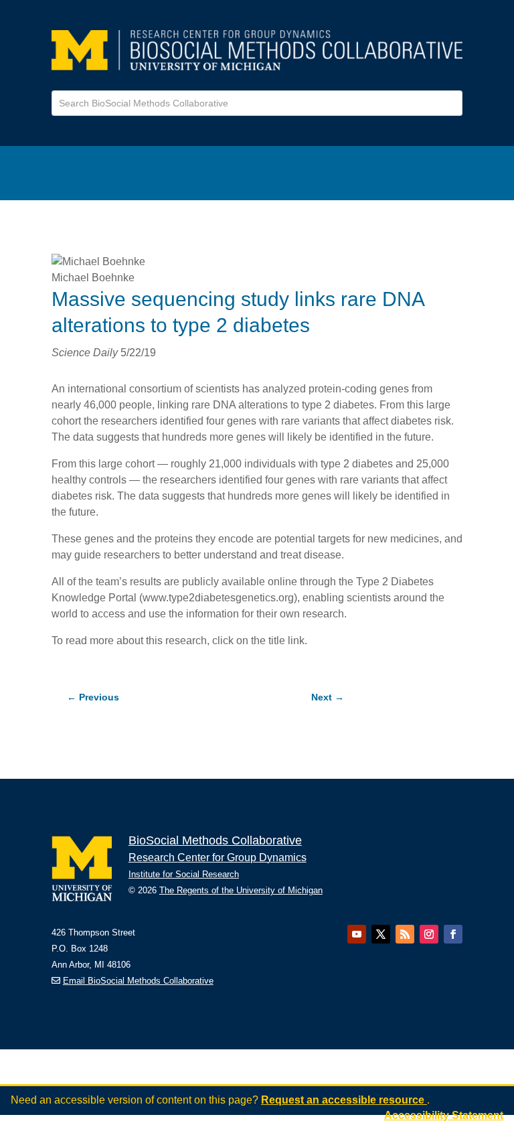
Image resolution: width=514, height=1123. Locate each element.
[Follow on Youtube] (356, 934)
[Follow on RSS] (405, 934)
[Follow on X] (380, 934)
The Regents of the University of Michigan (241, 890)
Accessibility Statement (443, 1115)
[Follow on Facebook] (453, 934)
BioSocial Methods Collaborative (215, 840)
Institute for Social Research (183, 874)
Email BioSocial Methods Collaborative (138, 981)
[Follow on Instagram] (429, 934)
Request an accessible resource (344, 1100)
